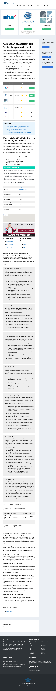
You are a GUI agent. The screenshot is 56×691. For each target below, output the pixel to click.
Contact (20, 686)
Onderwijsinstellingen (20, 5)
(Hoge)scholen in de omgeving (13, 131)
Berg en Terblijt (9, 611)
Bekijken (31, 88)
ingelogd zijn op (10, 627)
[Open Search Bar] (51, 5)
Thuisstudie (23, 683)
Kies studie (30, 5)
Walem (7, 613)
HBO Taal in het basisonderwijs (9, 246)
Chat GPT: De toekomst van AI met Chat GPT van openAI (13, 660)
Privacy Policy (34, 686)
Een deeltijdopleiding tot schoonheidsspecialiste (12, 666)
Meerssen (25, 244)
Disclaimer (29, 686)
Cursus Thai (8, 249)
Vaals (24, 243)
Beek (24, 247)
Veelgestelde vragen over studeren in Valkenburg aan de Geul (19, 132)
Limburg (20, 187)
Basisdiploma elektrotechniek (12, 243)
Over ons (24, 686)
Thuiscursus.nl (5, 645)
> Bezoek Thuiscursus (47, 67)
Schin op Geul (9, 610)
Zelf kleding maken (10, 244)
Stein (24, 249)
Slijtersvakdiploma (9, 241)
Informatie (38, 5)
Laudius (16, 644)
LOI (9, 644)
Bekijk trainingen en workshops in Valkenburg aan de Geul (18, 126)
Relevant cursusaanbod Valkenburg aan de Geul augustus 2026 (19, 129)
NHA (11, 644)
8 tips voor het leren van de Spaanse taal (10, 661)
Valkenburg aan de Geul (23, 189)
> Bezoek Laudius (46, 57)
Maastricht (25, 246)
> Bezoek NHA (45, 46)
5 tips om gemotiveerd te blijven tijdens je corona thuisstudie (14, 664)
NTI (13, 644)
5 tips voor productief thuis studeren (10, 663)
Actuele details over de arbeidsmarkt (14, 128)
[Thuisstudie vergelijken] (9, 3)
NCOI (10, 645)
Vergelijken (45, 5)
